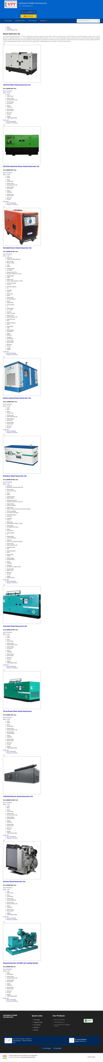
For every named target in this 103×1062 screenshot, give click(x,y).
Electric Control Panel (60, 1019)
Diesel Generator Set (60, 1022)
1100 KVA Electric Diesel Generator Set (18, 796)
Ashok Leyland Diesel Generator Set (17, 398)
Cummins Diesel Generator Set (15, 626)
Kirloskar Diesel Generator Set (15, 476)
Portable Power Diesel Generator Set (17, 248)
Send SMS (58, 1048)
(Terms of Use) (34, 1055)
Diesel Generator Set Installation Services (62, 1025)
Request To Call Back (12, 123)
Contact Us (43, 20)
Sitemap (36, 1030)
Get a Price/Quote (7, 91)
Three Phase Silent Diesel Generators (17, 711)
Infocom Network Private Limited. (28, 1057)
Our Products (32, 20)
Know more (6, 120)
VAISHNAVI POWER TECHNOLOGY (33, 4)
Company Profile (20, 20)
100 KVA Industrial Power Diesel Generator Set (21, 166)
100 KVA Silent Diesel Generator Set (17, 85)
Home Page (8, 20)
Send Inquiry (29, 16)
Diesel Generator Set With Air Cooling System (20, 963)
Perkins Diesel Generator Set (14, 881)
